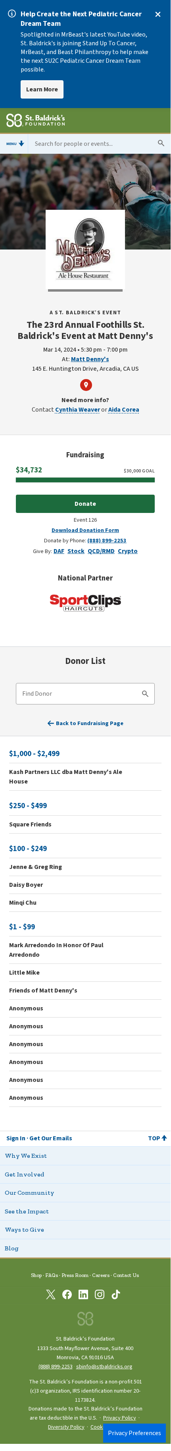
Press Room (74, 1275)
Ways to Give (24, 1229)
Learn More (42, 89)
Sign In (15, 1138)
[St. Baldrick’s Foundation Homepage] (35, 122)
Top (154, 1138)
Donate (85, 503)
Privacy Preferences (134, 1433)
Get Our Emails (50, 1138)
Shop (36, 1275)
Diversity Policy (66, 1427)
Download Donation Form (85, 530)
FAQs (51, 1275)
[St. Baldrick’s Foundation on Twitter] (51, 1296)
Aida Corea (123, 409)
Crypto (128, 551)
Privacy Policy (119, 1418)
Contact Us (126, 1275)
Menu (11, 144)
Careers (101, 1275)
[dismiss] (158, 14)
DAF (59, 551)
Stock (76, 551)
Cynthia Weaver (77, 409)
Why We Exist (26, 1155)
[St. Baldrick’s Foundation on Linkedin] (83, 1296)
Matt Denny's (90, 359)
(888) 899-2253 (107, 540)
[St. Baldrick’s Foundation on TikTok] (116, 1296)
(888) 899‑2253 (55, 1366)
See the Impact (27, 1211)
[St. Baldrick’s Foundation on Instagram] (99, 1296)
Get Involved (24, 1174)
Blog (12, 1248)
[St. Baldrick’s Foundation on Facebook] (67, 1296)
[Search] (145, 695)
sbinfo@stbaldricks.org (104, 1366)
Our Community (29, 1192)
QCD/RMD (101, 551)
